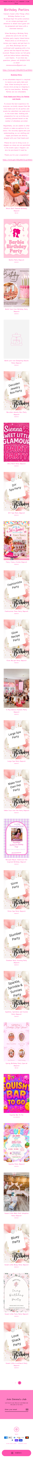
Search (16, 1434)
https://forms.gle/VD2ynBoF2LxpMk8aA (17, 70)
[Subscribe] (27, 1409)
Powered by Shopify (22, 1443)
